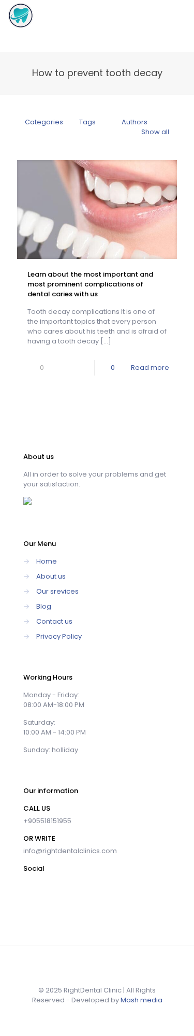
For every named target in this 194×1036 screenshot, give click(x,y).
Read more (150, 367)
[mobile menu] (180, 15)
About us (51, 576)
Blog (43, 606)
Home (46, 561)
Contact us (54, 621)
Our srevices (57, 591)
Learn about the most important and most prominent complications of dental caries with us (90, 284)
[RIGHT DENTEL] (21, 15)
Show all (155, 132)
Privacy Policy (59, 636)
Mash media (141, 1000)
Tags (87, 122)
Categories (44, 122)
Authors (134, 122)
